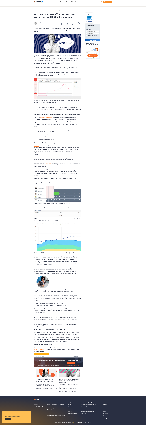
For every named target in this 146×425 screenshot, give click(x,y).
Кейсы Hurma (105, 413)
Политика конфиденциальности (87, 406)
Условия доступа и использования (87, 411)
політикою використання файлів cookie (12, 416)
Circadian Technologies (46, 117)
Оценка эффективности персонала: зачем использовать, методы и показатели (69, 381)
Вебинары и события (72, 409)
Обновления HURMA (40, 10)
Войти (101, 1)
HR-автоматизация (50, 402)
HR (103, 402)
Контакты (70, 406)
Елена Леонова (41, 22)
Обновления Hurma (106, 415)
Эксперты (104, 406)
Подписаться (71, 362)
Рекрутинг (105, 404)
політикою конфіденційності (19, 414)
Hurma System (48, 163)
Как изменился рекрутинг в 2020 (45, 379)
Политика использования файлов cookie (88, 404)
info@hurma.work (38, 406)
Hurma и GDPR (83, 413)
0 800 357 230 (37, 404)
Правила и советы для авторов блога (88, 402)
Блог (35, 10)
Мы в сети (70, 411)
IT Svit (77, 422)
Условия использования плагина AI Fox (88, 409)
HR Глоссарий (105, 418)
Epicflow (36, 146)
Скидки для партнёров (72, 413)
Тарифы (69, 402)
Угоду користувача (76, 365)
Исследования (105, 409)
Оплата (69, 404)
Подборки (104, 411)
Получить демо (107, 1)
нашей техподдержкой (71, 347)
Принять (8, 419)
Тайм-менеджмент (45, 354)
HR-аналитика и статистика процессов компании (56, 415)
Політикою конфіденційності (64, 365)
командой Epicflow (39, 349)
